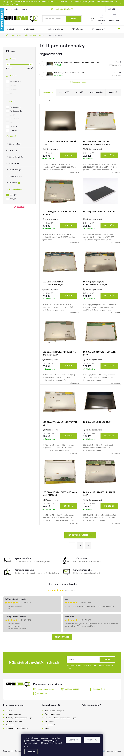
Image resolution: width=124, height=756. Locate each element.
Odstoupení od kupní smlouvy (17, 728)
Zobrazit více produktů (79, 82)
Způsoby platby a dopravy (54, 711)
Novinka (14, 89)
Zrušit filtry (20, 207)
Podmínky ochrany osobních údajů (19, 718)
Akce (12, 85)
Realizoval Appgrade (113, 751)
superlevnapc (42, 693)
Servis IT (48, 728)
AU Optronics (15, 111)
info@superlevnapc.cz (45, 689)
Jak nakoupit (49, 721)
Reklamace (10, 725)
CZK (113, 9)
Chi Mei (13, 127)
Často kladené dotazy (53, 714)
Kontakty (6, 9)
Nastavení (31, 751)
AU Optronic (15, 107)
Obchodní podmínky (20, 9)
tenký (13, 199)
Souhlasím (92, 740)
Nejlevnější (63, 92)
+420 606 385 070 (72, 689)
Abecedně (113, 92)
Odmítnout (73, 740)
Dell (12, 115)
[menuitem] (12, 29)
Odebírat (107, 659)
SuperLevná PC (99, 689)
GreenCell (14, 119)
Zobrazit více (62, 637)
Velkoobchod (50, 725)
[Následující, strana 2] (80, 545)
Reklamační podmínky (14, 721)
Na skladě (15, 82)
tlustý (13, 195)
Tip (12, 93)
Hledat (73, 18)
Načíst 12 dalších (78, 535)
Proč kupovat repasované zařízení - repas (60, 718)
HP (12, 123)
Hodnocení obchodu (62, 584)
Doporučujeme (48, 92)
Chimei (13, 130)
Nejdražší (79, 92)
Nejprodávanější (96, 92)
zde (25, 746)
